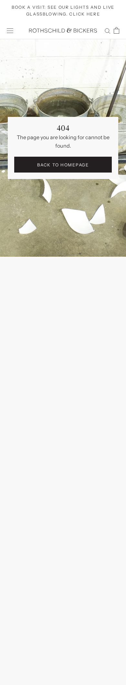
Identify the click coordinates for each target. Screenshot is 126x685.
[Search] (107, 30)
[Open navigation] (10, 30)
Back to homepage (63, 164)
